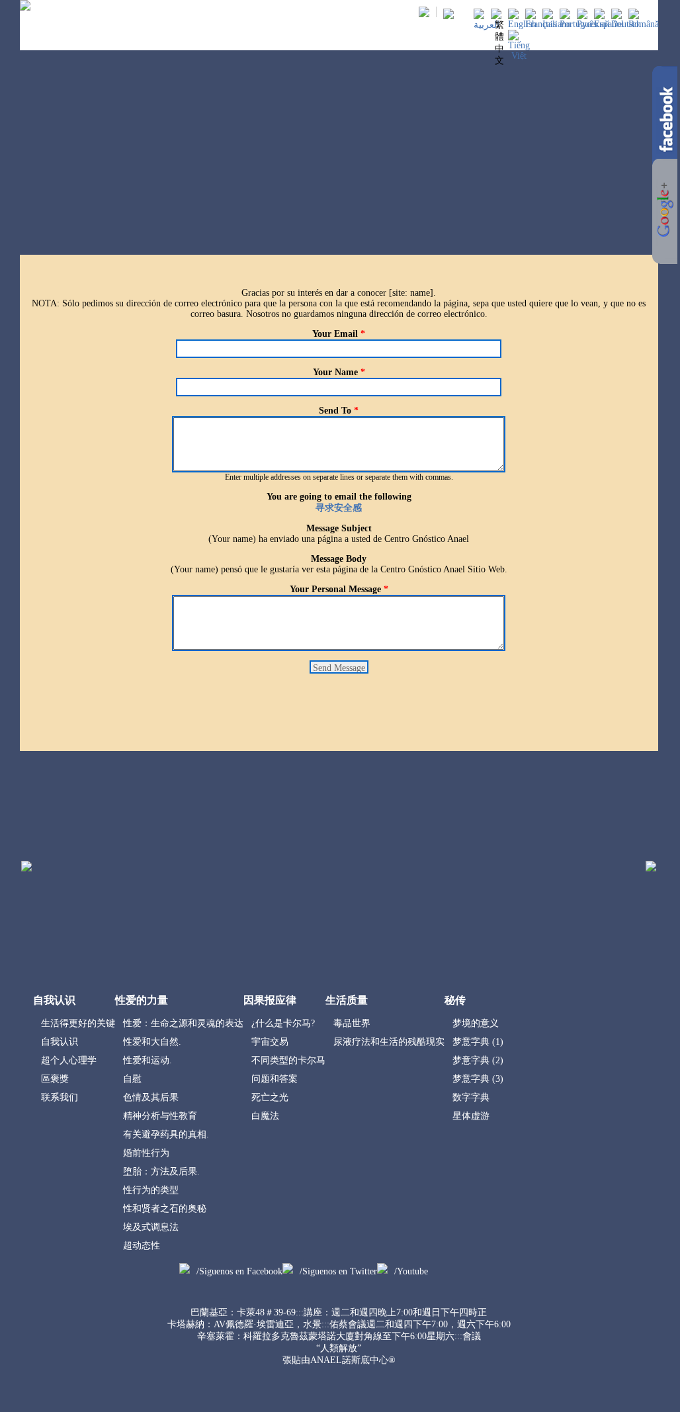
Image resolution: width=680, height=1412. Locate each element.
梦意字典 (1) (477, 1042)
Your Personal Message (339, 589)
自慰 (132, 1079)
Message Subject (339, 528)
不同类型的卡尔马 (288, 1060)
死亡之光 (269, 1097)
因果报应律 (300, 39)
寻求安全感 (339, 508)
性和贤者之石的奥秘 (164, 1208)
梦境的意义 (475, 1023)
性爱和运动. (147, 1060)
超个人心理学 (69, 1060)
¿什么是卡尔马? (283, 1023)
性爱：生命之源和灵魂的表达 (183, 1023)
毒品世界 (351, 1023)
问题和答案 (274, 1079)
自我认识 (188, 39)
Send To (339, 411)
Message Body (338, 559)
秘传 (395, 39)
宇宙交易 (269, 1042)
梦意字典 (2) (477, 1060)
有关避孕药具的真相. (166, 1134)
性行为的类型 (151, 1190)
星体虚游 (470, 1116)
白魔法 (265, 1116)
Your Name (339, 372)
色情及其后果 (151, 1097)
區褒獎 (55, 1079)
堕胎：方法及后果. (161, 1171)
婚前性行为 (146, 1153)
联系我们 (59, 1097)
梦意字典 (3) (477, 1079)
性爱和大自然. (152, 1042)
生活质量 (354, 39)
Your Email (338, 334)
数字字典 (470, 1097)
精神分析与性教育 (160, 1116)
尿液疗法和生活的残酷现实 (389, 1042)
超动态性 (141, 1246)
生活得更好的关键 (78, 1023)
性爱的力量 (242, 39)
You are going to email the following (339, 497)
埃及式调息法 (151, 1227)
